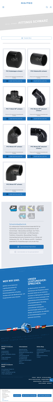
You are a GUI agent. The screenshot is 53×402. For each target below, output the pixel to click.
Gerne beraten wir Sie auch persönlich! (28, 252)
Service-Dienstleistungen (34, 379)
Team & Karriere (42, 383)
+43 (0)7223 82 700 (10, 372)
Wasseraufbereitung (46, 379)
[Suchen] (47, 7)
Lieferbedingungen (41, 349)
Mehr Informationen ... (5, 400)
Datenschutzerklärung (42, 355)
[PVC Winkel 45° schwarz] (14, 134)
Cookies (39, 357)
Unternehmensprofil (24, 355)
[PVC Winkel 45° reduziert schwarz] (39, 97)
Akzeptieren (17, 395)
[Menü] (3, 7)
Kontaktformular (23, 358)
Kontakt (34, 377)
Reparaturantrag (23, 349)
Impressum (49, 383)
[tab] (13, 208)
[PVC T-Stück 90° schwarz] (14, 97)
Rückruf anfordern (23, 351)
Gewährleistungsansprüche (43, 351)
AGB (38, 354)
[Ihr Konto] (51, 7)
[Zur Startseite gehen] (26, 3)
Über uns (39, 377)
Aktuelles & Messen (46, 377)
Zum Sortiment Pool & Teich (28, 247)
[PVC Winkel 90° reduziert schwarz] (39, 134)
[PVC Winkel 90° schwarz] (14, 172)
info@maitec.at (8, 374)
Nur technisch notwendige (29, 395)
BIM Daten (21, 363)
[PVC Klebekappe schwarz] (14, 59)
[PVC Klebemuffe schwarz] (39, 59)
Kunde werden (40, 352)
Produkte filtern (27, 38)
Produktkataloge (23, 357)
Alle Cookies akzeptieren (44, 395)
